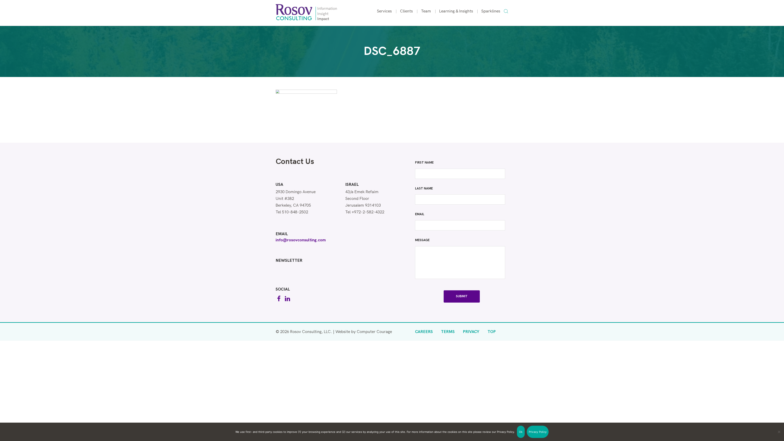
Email (282, 234)
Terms (448, 331)
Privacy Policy (538, 431)
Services (384, 11)
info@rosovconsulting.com (301, 240)
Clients (406, 11)
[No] (779, 432)
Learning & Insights (456, 11)
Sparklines (490, 11)
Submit (462, 296)
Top (492, 331)
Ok (521, 431)
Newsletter (289, 260)
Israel (352, 185)
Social (283, 289)
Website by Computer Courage (363, 331)
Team (426, 11)
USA (279, 185)
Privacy (471, 331)
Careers (424, 331)
